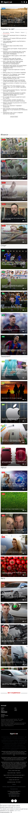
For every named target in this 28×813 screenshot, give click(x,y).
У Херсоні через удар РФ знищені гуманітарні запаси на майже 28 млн (13, 59)
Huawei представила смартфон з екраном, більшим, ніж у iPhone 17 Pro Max (14, 462)
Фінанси (2, 710)
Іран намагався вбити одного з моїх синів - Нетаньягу (14, 56)
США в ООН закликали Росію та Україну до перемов (14, 36)
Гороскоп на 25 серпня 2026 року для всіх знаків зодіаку (14, 39)
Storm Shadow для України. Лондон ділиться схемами (15, 49)
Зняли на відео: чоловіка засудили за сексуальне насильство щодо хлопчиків (14, 100)
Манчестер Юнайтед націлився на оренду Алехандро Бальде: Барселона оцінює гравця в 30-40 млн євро (14, 94)
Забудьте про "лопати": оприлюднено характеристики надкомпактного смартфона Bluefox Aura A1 (14, 21)
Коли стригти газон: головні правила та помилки (13, 509)
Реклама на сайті (4, 715)
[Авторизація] (26, 2)
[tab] (6, 32)
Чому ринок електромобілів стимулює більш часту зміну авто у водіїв (14, 662)
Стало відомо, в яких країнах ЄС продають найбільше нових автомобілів (12, 684)
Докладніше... (17, 807)
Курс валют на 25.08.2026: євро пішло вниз (12, 152)
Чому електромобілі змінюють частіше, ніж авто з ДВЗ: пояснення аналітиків (13, 641)
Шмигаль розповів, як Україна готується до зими (15, 83)
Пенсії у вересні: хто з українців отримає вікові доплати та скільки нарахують (13, 240)
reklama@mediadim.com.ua (14, 794)
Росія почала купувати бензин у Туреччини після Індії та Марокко (14, 90)
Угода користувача (14, 788)
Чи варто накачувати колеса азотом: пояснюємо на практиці (14, 619)
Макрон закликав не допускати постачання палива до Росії (15, 103)
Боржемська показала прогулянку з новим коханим (14, 552)
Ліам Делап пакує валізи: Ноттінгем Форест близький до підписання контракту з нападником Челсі (15, 66)
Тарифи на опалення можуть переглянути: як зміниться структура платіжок (12, 197)
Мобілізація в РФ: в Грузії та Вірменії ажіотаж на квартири (13, 113)
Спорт (2, 709)
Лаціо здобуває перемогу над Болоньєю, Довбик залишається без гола (14, 77)
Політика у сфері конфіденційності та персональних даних (14, 786)
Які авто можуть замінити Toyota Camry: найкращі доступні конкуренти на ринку (14, 595)
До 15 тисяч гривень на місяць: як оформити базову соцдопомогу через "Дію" (14, 176)
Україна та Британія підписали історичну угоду (14, 70)
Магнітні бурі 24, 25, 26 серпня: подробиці (14, 72)
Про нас (2, 716)
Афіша (15, 710)
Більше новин (14, 116)
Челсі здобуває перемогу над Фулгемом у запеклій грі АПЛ (14, 41)
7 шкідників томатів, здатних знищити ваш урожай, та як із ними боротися (14, 573)
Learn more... (17, 810)
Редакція (14, 784)
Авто (15, 708)
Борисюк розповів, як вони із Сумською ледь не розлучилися (13, 530)
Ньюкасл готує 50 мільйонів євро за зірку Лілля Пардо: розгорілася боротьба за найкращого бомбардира (14, 53)
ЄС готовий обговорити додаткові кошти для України (14, 97)
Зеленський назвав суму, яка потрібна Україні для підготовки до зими (13, 219)
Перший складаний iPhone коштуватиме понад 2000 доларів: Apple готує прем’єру (14, 80)
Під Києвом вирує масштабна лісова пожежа (13, 46)
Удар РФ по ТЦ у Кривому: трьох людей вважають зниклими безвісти (14, 75)
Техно (15, 709)
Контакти (3, 714)
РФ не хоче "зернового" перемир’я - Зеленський (12, 106)
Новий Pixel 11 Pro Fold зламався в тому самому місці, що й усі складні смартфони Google (14, 87)
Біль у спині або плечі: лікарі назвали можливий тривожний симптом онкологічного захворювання (13, 62)
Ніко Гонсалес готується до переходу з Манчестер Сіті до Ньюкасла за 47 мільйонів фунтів (15, 110)
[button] (11, 25)
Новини (2, 708)
